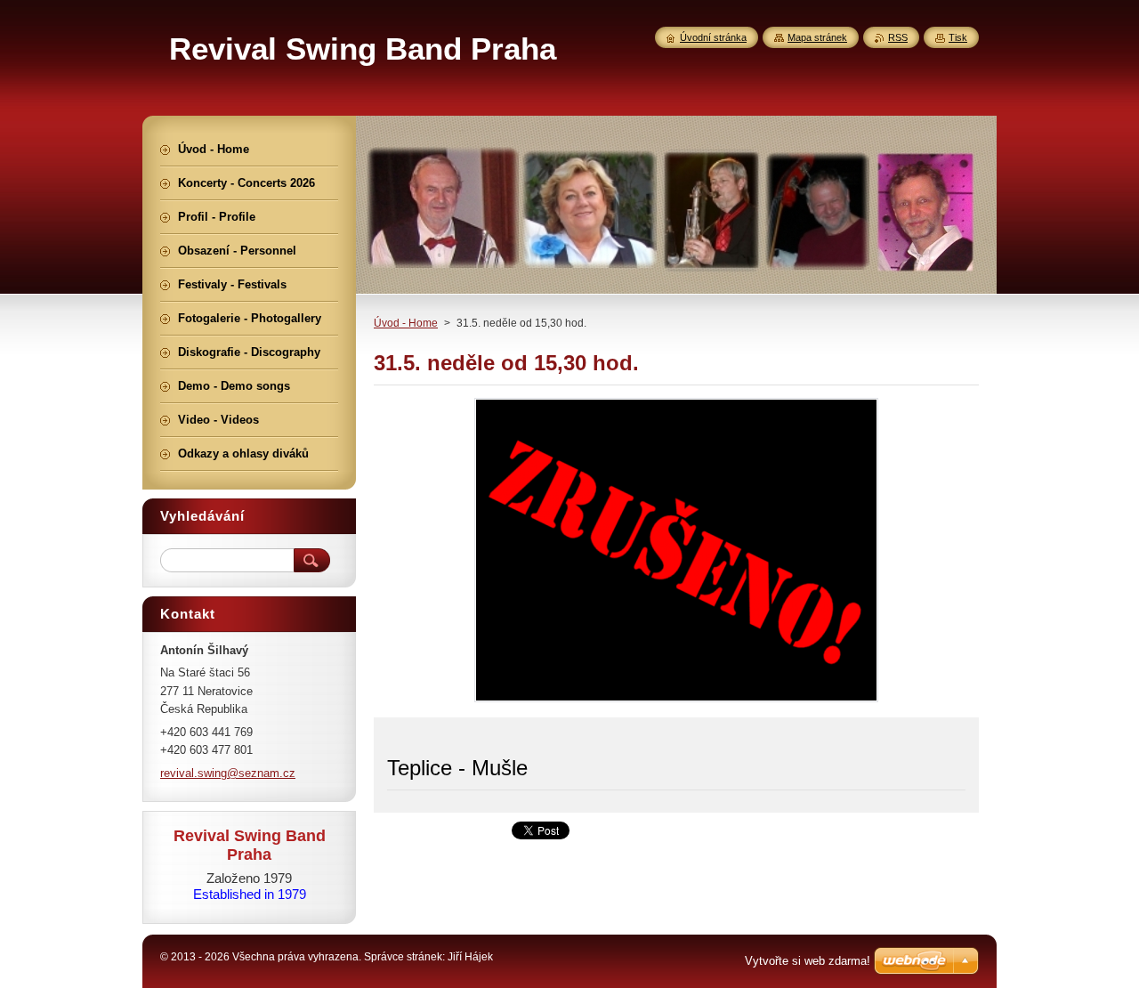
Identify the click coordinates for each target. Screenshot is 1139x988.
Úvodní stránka (713, 37)
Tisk (958, 37)
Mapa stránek (817, 37)
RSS (898, 37)
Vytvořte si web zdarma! (807, 961)
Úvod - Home (406, 323)
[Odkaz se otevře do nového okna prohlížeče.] (676, 702)
